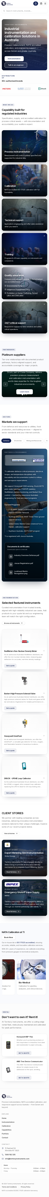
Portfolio (5, 1134)
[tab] (22, 394)
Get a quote (10, 666)
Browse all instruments (12, 623)
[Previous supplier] (5, 384)
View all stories (9, 833)
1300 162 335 (10, 1155)
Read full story (11, 872)
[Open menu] (45, 3)
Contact (5, 1138)
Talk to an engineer (16, 65)
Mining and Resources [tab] (33, 441)
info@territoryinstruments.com (17, 1159)
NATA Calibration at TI (13, 932)
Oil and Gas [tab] (18, 441)
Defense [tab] (6, 441)
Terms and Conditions (9, 1187)
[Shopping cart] (41, 3)
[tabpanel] (24, 515)
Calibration (6, 1126)
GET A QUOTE (24, 1053)
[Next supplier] (43, 384)
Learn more (24, 392)
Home (4, 1118)
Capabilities (6, 1130)
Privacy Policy (25, 1187)
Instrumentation (14, 59)
